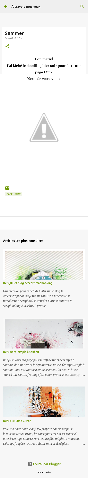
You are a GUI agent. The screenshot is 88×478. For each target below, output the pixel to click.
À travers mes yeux (25, 6)
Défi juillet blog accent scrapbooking (28, 283)
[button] (7, 46)
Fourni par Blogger (46, 464)
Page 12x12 (14, 194)
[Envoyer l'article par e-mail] (7, 189)
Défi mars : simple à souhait (21, 352)
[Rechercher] (82, 6)
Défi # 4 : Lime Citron (17, 420)
